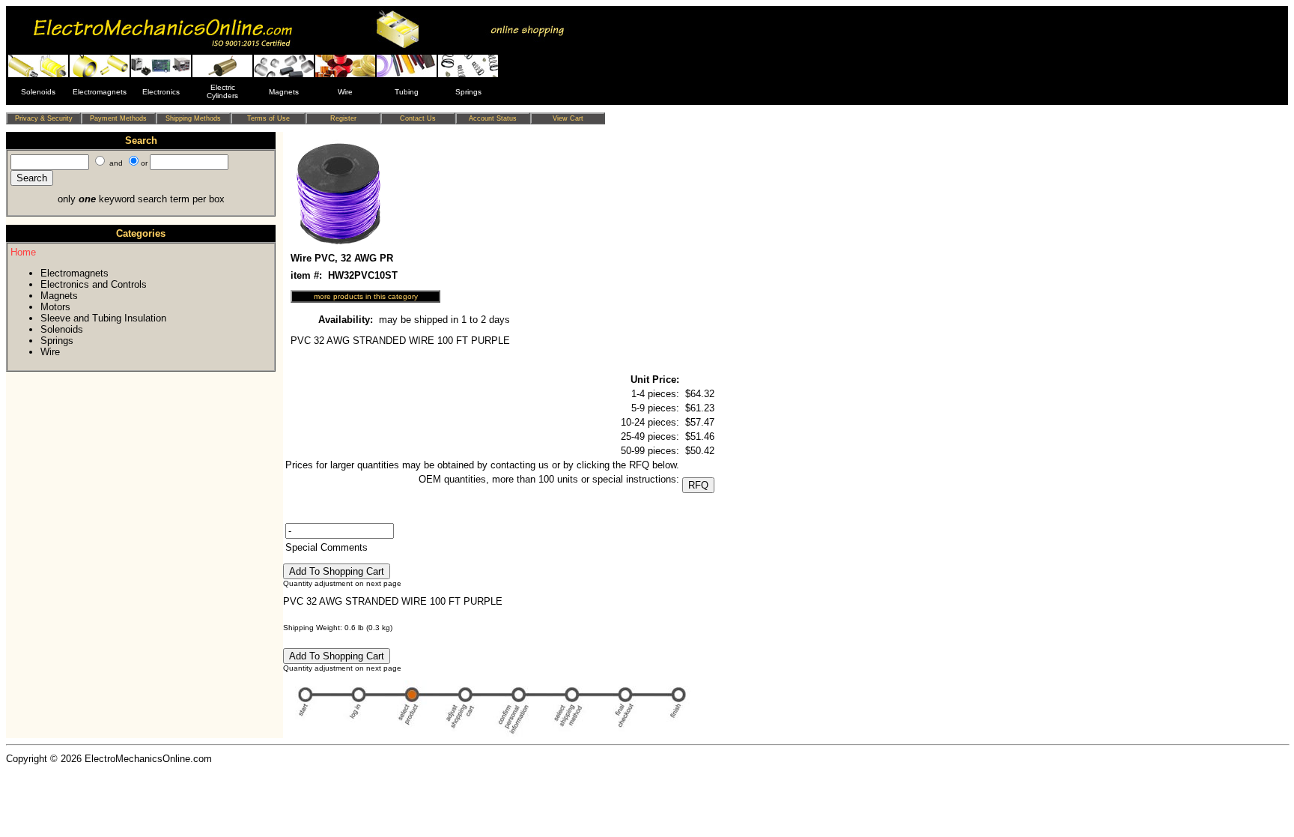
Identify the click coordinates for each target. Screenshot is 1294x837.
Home (23, 252)
